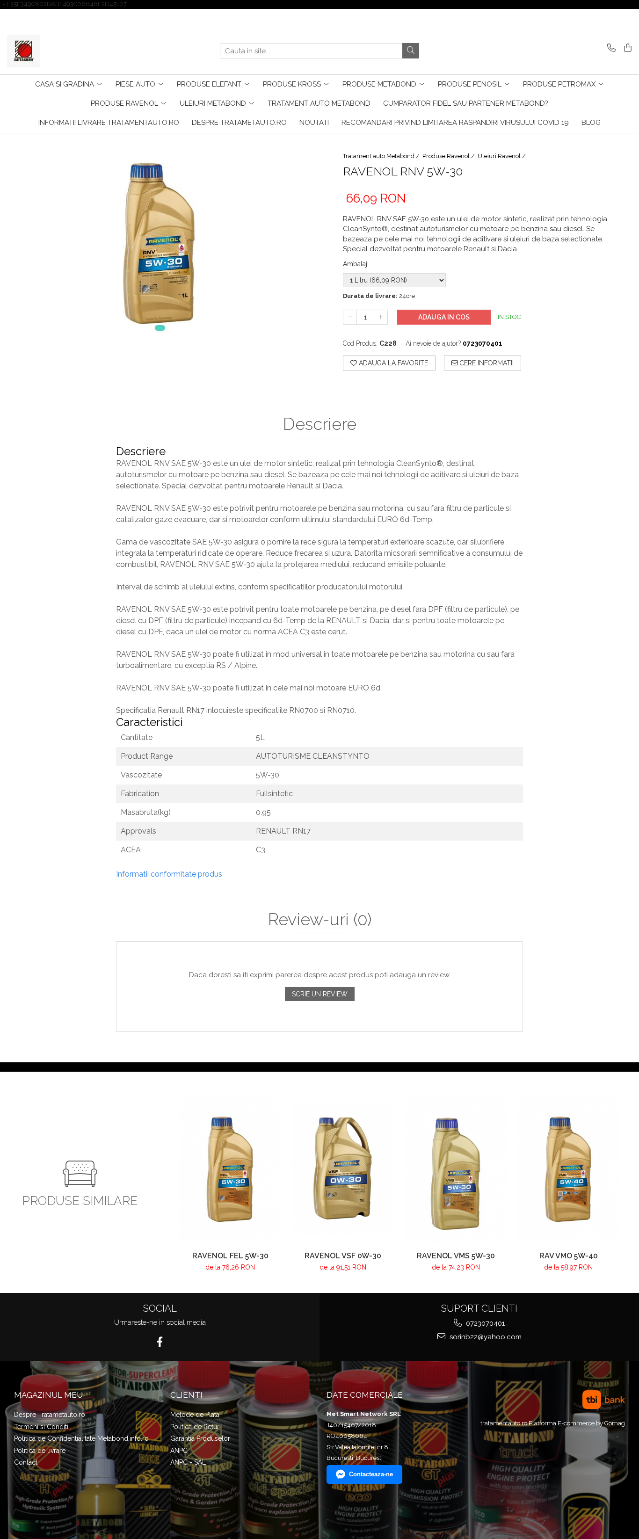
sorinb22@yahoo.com (485, 1337)
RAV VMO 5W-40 (568, 1255)
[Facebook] (160, 1342)
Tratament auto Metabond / (382, 156)
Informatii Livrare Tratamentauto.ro (108, 122)
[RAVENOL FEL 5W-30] (230, 1169)
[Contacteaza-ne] (610, 48)
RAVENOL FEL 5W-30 (230, 1255)
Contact (25, 1462)
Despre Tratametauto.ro (239, 122)
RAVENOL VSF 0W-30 (343, 1255)
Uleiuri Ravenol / (502, 156)
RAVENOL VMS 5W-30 (456, 1255)
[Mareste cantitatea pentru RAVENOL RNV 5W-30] (381, 317)
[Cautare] (410, 50)
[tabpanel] (160, 237)
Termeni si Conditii (42, 1426)
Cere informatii (486, 363)
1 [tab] (160, 328)
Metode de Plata (194, 1414)
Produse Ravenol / (449, 156)
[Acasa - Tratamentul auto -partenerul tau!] (54, 51)
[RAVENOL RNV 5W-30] (160, 237)
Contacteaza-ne (371, 1474)
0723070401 (484, 1323)
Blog (591, 122)
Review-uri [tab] (319, 919)
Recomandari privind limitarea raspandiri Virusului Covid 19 (455, 122)
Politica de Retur (194, 1426)
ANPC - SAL (188, 1462)
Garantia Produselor (200, 1438)
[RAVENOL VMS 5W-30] (456, 1169)
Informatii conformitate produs (169, 874)
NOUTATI (314, 122)
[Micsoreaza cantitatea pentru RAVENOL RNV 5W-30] (350, 317)
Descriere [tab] (319, 424)
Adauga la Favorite (392, 363)
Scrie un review (320, 994)
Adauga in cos (444, 317)
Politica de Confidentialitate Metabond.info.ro (81, 1438)
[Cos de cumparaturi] (626, 48)
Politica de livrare (39, 1450)
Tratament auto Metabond (319, 103)
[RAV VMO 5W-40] (568, 1169)
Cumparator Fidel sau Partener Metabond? (465, 103)
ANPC (179, 1450)
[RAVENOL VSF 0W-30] (343, 1169)
